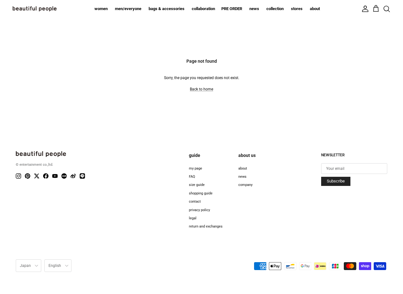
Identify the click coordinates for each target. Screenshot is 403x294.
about (315, 8)
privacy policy (199, 210)
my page (195, 168)
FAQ (192, 177)
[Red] (64, 176)
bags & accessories (166, 8)
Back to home (201, 89)
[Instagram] (18, 176)
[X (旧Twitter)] (36, 176)
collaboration (203, 8)
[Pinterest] (27, 176)
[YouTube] (55, 176)
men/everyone (128, 8)
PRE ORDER (231, 8)
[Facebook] (45, 176)
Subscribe (336, 181)
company (245, 185)
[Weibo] (73, 176)
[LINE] (82, 176)
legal (192, 218)
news (254, 8)
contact (195, 201)
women (101, 8)
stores (297, 8)
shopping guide (201, 193)
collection (275, 8)
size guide (197, 185)
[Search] (386, 9)
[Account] (365, 9)
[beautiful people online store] (35, 8)
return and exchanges (206, 226)
